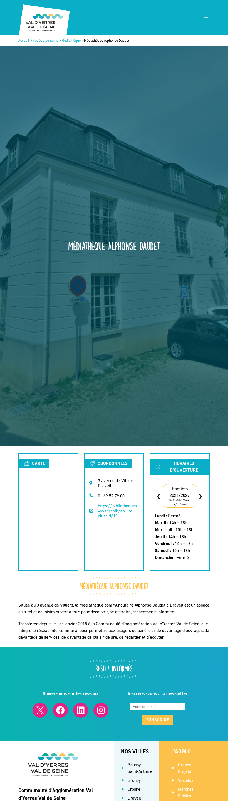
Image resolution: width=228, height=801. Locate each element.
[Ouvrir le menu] (206, 17)
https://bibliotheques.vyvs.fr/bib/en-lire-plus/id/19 (118, 510)
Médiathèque (71, 40)
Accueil (23, 40)
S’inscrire (157, 720)
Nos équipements (45, 40)
